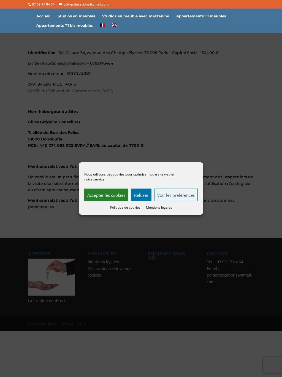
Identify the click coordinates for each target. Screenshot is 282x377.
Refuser (141, 195)
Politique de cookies (125, 207)
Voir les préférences (176, 195)
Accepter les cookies (106, 195)
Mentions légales (159, 207)
